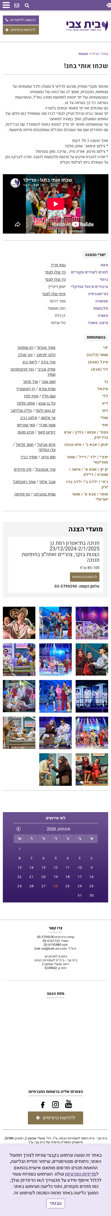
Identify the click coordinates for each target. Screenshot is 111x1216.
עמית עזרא (47, 389)
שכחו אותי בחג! (86, 66)
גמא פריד (58, 265)
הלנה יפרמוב (46, 355)
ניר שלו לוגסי (55, 272)
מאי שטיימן (26, 425)
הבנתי (56, 1203)
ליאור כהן (29, 362)
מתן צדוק (48, 457)
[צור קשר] (16, 6)
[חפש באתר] (27, 5)
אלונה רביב (28, 418)
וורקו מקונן (26, 432)
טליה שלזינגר (21, 410)
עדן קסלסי (47, 450)
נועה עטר (49, 382)
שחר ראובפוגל (24, 482)
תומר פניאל (25, 444)
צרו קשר (55, 928)
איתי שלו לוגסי (54, 294)
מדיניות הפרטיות (80, 1174)
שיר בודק (48, 362)
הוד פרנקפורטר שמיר (33, 371)
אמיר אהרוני (46, 347)
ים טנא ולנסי (45, 410)
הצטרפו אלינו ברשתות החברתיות (55, 1091)
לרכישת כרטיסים (23, 30)
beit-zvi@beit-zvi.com (51, 948)
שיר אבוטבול (45, 469)
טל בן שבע (47, 403)
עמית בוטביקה (45, 494)
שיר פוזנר (30, 382)
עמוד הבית (100, 54)
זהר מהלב (25, 355)
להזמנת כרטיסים (85, 577)
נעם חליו (49, 396)
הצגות (83, 54)
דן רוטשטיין (26, 389)
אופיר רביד (28, 457)
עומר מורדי (47, 425)
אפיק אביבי (46, 369)
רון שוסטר (25, 347)
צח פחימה (22, 494)
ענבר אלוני (47, 482)
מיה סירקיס (22, 469)
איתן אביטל (46, 444)
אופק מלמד (26, 403)
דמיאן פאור (46, 432)
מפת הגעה (55, 993)
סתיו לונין (31, 396)
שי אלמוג (48, 418)
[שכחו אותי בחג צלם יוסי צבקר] (92, 623)
